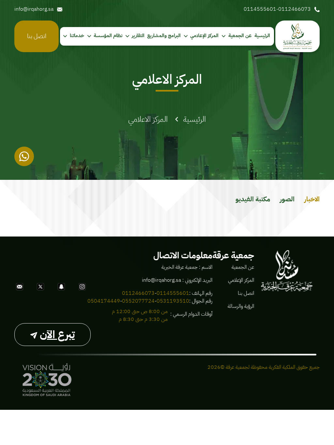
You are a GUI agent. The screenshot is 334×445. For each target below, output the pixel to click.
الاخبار (312, 199)
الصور (287, 199)
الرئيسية (262, 35)
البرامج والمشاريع (164, 35)
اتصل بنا (36, 36)
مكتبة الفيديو (252, 199)
